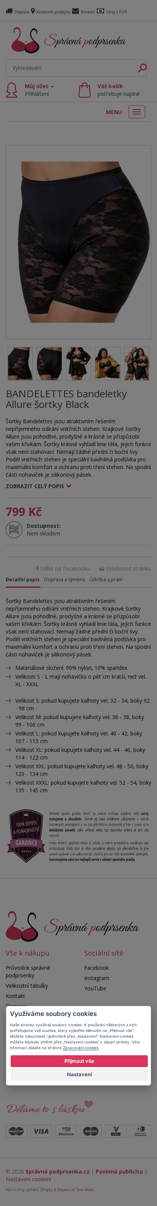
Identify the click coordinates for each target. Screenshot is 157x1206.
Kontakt (88, 12)
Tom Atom (85, 1189)
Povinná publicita (119, 1171)
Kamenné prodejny (53, 12)
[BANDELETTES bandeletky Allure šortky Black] (78, 242)
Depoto (63, 1189)
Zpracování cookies (80, 1047)
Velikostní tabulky (27, 985)
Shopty (46, 1189)
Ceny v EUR (116, 12)
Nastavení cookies (28, 1179)
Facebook (96, 967)
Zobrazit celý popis (35, 486)
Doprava (21, 12)
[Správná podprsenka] (72, 925)
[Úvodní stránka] (68, 40)
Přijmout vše (79, 1061)
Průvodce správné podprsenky (28, 971)
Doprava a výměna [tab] (64, 579)
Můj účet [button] (37, 89)
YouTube (95, 988)
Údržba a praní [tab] (106, 579)
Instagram (96, 978)
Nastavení (79, 1074)
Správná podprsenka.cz (58, 1171)
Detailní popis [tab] (23, 579)
